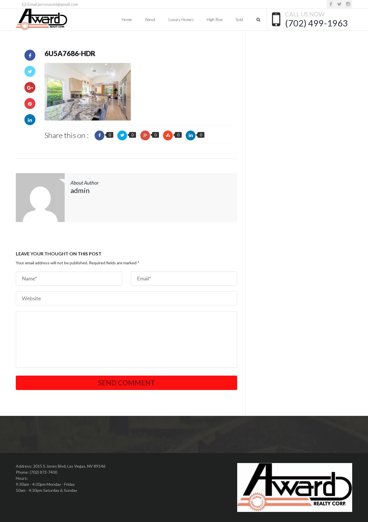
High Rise (215, 19)
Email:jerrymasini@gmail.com (52, 4)
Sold (239, 19)
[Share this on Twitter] (122, 135)
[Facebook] (331, 4)
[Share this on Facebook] (99, 135)
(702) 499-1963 (316, 23)
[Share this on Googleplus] (145, 135)
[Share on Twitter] (29, 71)
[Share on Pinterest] (29, 103)
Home (127, 19)
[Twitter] (339, 4)
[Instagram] (348, 4)
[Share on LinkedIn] (29, 119)
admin (80, 190)
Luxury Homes (181, 19)
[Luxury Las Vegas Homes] (41, 19)
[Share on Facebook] (29, 55)
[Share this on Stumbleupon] (168, 135)
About (150, 19)
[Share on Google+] (29, 87)
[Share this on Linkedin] (190, 135)
